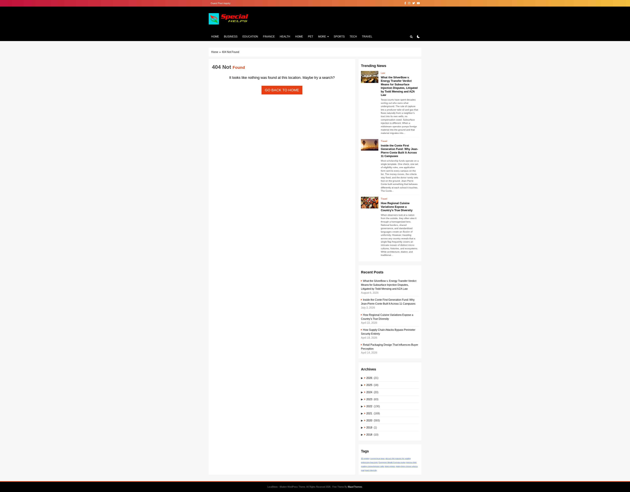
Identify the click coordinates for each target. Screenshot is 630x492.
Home (215, 36)
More (322, 36)
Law (383, 73)
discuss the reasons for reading (398, 458)
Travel (367, 36)
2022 (369, 406)
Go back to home (282, 90)
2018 (369, 434)
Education (250, 36)
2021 (369, 413)
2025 (369, 384)
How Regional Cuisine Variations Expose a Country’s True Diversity (396, 207)
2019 (369, 427)
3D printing (365, 458)
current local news (377, 458)
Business (231, 36)
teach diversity (371, 470)
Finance (269, 36)
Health (285, 36)
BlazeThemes (355, 486)
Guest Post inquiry (221, 3)
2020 (369, 420)
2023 (369, 399)
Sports (339, 36)
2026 (369, 377)
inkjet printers (390, 466)
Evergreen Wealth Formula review (392, 462)
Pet (310, 36)
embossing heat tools (369, 462)
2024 (369, 392)
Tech (353, 36)
